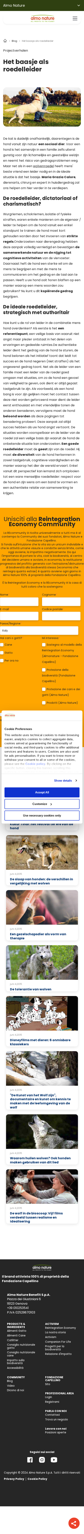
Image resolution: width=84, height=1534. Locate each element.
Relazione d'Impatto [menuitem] (58, 1354)
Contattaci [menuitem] (52, 1415)
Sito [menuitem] (47, 1384)
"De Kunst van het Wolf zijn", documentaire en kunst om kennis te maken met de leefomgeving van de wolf (40, 1101)
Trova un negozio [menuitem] (56, 1419)
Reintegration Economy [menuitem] (60, 1328)
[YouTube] (54, 1463)
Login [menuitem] (48, 1397)
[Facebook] (30, 1463)
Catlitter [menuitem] (12, 1340)
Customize (39, 804)
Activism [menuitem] (50, 1337)
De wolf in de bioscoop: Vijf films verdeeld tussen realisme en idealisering (36, 1217)
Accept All (42, 792)
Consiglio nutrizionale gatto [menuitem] (21, 1346)
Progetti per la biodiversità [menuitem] (54, 1347)
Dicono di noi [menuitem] (15, 1390)
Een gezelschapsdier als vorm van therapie (38, 936)
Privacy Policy (14, 1479)
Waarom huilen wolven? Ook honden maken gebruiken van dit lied (40, 1160)
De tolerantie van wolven (30, 989)
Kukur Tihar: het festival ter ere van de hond (41, 826)
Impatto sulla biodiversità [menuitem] (15, 1361)
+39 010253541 (18, 1308)
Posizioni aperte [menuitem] (55, 1432)
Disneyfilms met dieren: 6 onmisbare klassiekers (40, 1042)
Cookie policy (35, 764)
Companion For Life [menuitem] (58, 1342)
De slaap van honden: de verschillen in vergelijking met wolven (41, 881)
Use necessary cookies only (42, 815)
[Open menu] (75, 18)
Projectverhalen (15, 50)
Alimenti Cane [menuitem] (16, 1335)
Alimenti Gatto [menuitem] (16, 1331)
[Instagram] (42, 1463)
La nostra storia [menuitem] (55, 1332)
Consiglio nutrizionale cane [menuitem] (21, 1354)
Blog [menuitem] (10, 1381)
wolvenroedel (43, 166)
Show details (63, 780)
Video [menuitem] (11, 1386)
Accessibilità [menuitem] (15, 1368)
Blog (14, 41)
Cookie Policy (37, 1479)
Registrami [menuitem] (52, 1402)
